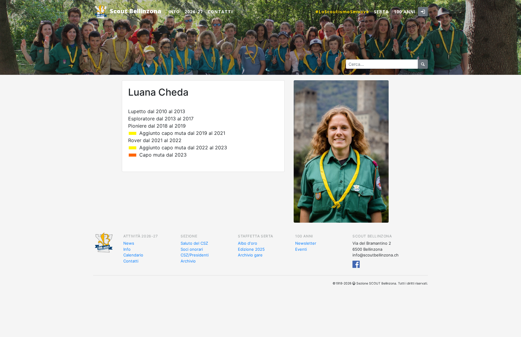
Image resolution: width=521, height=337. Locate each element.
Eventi (301, 249)
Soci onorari (192, 249)
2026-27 (194, 11)
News (128, 243)
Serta (381, 11)
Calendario (133, 255)
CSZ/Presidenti (195, 255)
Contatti (220, 11)
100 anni (404, 11)
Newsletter (305, 243)
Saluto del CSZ (194, 243)
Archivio (188, 261)
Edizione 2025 (251, 249)
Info (174, 11)
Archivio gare (250, 255)
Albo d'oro (247, 243)
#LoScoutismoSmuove (342, 11)
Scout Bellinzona (134, 11)
